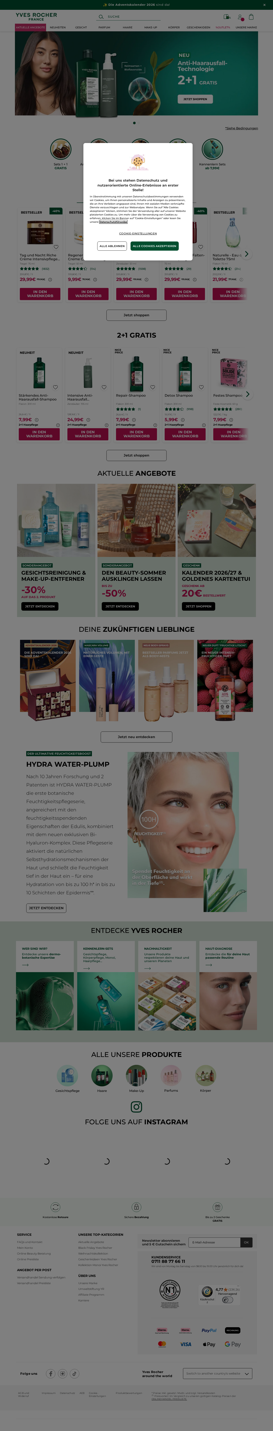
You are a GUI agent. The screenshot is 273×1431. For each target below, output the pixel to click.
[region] (138, 201)
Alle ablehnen (112, 246)
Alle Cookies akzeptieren (154, 246)
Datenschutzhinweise (113, 221)
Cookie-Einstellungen (138, 233)
